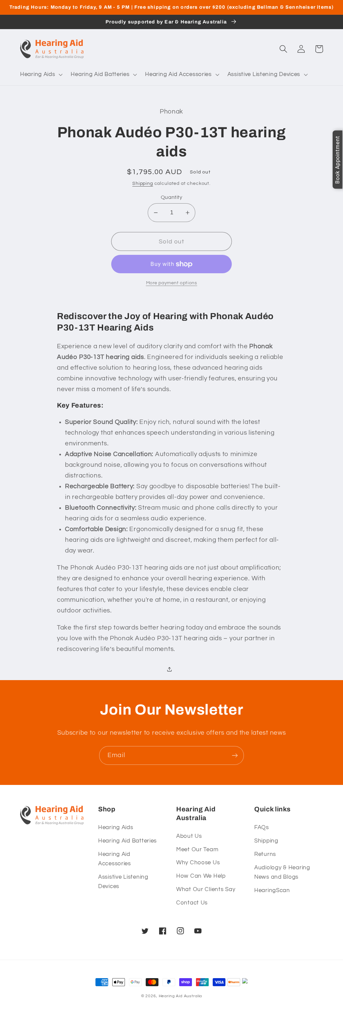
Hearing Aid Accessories (114, 859)
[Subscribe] (235, 755)
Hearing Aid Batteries (127, 841)
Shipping (142, 183)
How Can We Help (201, 876)
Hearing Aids (115, 827)
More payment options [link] (171, 282)
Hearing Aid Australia (180, 996)
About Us (189, 836)
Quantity (172, 197)
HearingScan (272, 890)
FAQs (261, 827)
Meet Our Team (197, 850)
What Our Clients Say (205, 889)
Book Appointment (337, 160)
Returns (265, 854)
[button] (40, 74)
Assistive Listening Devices (123, 881)
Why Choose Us (198, 863)
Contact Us (192, 903)
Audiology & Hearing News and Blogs (282, 872)
